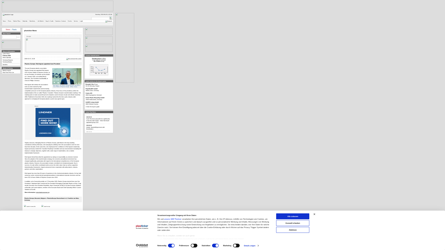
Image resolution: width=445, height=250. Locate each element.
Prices (9, 21)
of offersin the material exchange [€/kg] (99, 60)
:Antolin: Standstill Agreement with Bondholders (95, 124)
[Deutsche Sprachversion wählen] (108, 21)
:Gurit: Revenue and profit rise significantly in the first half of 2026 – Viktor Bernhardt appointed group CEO (98, 116)
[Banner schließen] (314, 214)
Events (70, 21)
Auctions (5, 64)
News (4, 21)
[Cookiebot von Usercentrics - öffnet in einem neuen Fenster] (142, 245)
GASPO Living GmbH (92, 102)
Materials (25, 21)
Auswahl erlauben (292, 223)
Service (76, 21)
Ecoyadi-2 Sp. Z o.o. (92, 84)
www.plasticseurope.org (42, 192)
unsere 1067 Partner (172, 219)
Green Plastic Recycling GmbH (95, 97)
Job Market (40, 21)
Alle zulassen (292, 216)
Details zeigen (249, 246)
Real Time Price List (8, 72)
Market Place (17, 21)
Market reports (7, 70)
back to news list (31, 206)
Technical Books (7, 62)
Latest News (6, 53)
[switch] (194, 245)
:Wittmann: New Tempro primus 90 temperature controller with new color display (96, 131)
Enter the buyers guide (93, 106)
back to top (47, 206)
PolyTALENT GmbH (92, 88)
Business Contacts (60, 21)
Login (81, 21)
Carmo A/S (89, 93)
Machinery (32, 21)
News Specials (7, 57)
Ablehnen (293, 230)
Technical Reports (8, 60)
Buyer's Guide (50, 21)
